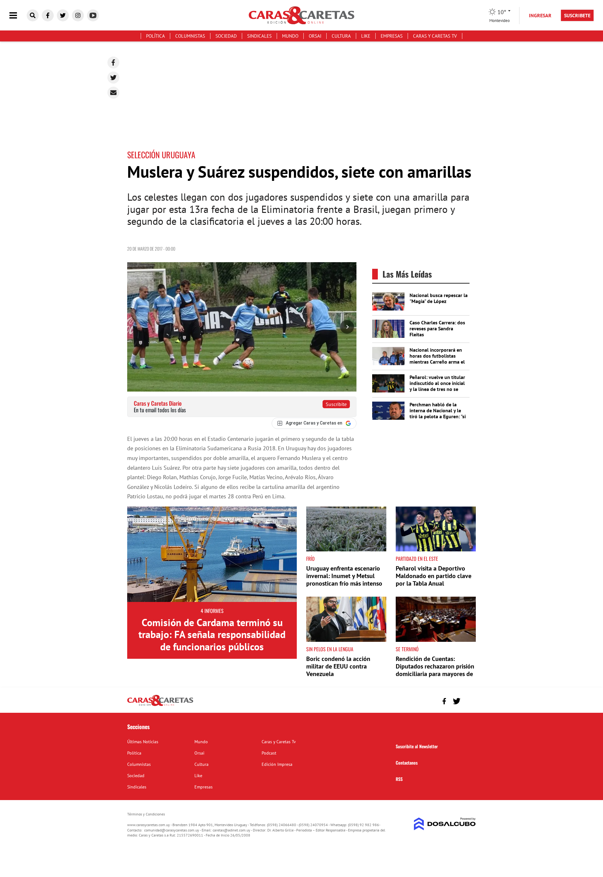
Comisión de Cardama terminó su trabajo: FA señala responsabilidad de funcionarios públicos (212, 634)
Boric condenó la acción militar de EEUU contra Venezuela (338, 666)
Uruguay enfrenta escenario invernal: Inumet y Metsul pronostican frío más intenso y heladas (344, 579)
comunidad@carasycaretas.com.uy (171, 830)
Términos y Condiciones (146, 814)
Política (155, 36)
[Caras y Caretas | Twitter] (63, 15)
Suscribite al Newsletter (417, 746)
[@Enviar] (113, 93)
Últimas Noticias (142, 741)
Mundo (290, 36)
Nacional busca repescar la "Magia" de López (439, 298)
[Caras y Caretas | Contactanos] (469, 700)
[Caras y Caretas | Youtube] (93, 15)
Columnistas (190, 36)
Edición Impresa (277, 764)
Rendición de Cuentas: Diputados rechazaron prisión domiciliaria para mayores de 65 (435, 670)
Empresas (392, 36)
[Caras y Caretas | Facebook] (48, 15)
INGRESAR (540, 15)
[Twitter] (113, 78)
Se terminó (407, 649)
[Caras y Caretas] (160, 705)
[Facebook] (113, 62)
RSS (399, 779)
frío (310, 558)
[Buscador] (33, 15)
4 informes (212, 610)
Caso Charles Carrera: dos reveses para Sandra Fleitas (437, 328)
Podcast (269, 753)
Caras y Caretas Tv (435, 36)
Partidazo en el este (417, 558)
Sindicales (259, 36)
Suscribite (336, 404)
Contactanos (407, 762)
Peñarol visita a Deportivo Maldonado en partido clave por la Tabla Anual (433, 575)
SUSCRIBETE (577, 15)
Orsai (315, 36)
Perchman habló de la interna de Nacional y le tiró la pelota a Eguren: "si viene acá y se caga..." (438, 413)
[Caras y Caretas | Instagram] (78, 15)
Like (365, 36)
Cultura (341, 36)
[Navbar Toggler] (17, 15)
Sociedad (226, 36)
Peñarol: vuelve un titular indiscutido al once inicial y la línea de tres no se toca (437, 386)
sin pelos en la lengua (329, 649)
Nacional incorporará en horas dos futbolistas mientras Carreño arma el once (437, 359)
